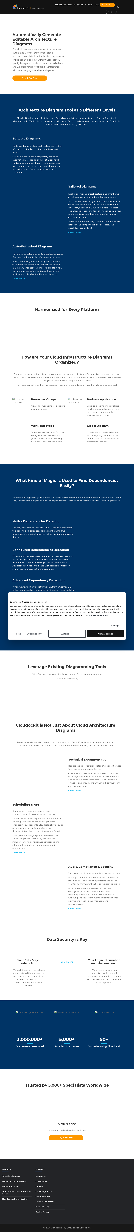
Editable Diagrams (11, 1176)
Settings (115, 625)
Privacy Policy (42, 1207)
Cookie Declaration (98, 615)
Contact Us (40, 1176)
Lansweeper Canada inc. (78, 1228)
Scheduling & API (10, 1186)
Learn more (67, 962)
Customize (65, 634)
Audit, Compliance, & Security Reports (16, 1193)
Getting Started (43, 1197)
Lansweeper (41, 1181)
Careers (39, 1186)
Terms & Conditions (44, 1202)
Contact (89, 5)
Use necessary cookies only (28, 634)
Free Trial (107, 5)
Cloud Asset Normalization (15, 1199)
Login (111, 12)
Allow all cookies (105, 634)
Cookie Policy (42, 1212)
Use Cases (67, 5)
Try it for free (30, 78)
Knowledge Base (43, 1191)
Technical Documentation (14, 1181)
